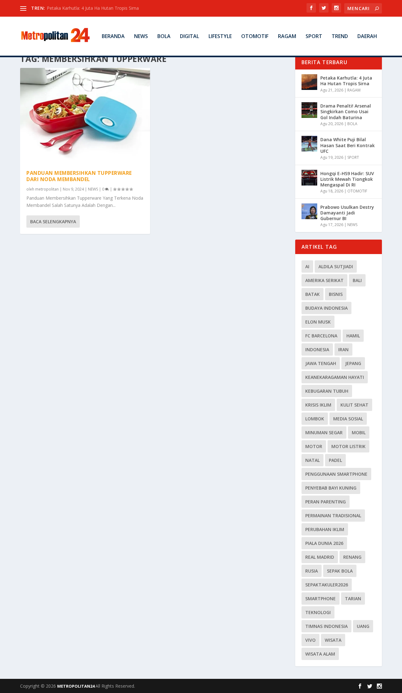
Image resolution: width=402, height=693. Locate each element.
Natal (312, 460)
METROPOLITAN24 (76, 686)
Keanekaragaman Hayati (334, 377)
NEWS (141, 37)
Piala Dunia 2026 (324, 543)
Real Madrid (319, 557)
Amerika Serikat (324, 280)
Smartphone (320, 599)
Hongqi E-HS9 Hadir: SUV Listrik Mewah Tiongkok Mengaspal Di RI (347, 179)
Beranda (113, 37)
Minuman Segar (324, 432)
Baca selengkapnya (53, 222)
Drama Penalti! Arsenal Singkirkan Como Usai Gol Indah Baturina (345, 111)
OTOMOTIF (255, 37)
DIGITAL (189, 37)
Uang (363, 626)
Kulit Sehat (354, 405)
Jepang (353, 363)
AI (307, 266)
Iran (343, 349)
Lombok (314, 419)
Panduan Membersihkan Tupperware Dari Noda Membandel (79, 176)
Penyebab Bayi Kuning (330, 488)
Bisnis (336, 294)
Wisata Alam (320, 654)
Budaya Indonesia (326, 308)
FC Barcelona (321, 336)
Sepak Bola (340, 571)
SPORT (314, 37)
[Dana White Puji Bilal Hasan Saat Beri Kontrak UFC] (309, 144)
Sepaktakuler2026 (326, 585)
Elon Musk (318, 322)
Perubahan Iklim (324, 529)
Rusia (311, 571)
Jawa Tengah (320, 363)
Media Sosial (348, 419)
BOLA (164, 37)
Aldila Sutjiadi (335, 266)
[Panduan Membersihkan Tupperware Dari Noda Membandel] (85, 115)
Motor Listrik (348, 446)
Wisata (333, 640)
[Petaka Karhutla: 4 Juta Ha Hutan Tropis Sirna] (309, 82)
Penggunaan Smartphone (336, 474)
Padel (335, 460)
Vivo (310, 640)
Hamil (353, 336)
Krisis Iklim (318, 405)
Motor (313, 446)
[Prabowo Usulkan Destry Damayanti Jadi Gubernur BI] (309, 211)
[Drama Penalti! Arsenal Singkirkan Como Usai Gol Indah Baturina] (309, 110)
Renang (352, 557)
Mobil (359, 432)
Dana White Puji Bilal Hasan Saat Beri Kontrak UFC (347, 145)
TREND (340, 37)
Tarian (353, 599)
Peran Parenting (325, 502)
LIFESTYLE (220, 37)
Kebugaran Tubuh (326, 391)
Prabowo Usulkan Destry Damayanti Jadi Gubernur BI (347, 212)
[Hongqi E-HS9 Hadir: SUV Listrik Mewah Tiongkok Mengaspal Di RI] (309, 178)
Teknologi (318, 612)
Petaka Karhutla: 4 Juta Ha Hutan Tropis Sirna (93, 8)
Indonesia (317, 349)
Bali (357, 280)
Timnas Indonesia (326, 626)
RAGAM (287, 37)
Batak (312, 294)
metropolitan (47, 189)
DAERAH (367, 37)
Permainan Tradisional (333, 515)
